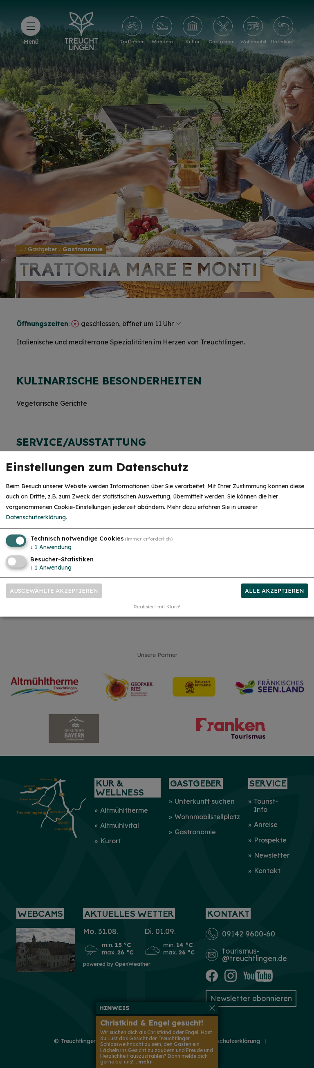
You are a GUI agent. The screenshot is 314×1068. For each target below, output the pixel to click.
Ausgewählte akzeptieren (54, 590)
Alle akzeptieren (274, 590)
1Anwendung (51, 547)
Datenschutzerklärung (36, 517)
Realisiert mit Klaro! (157, 607)
